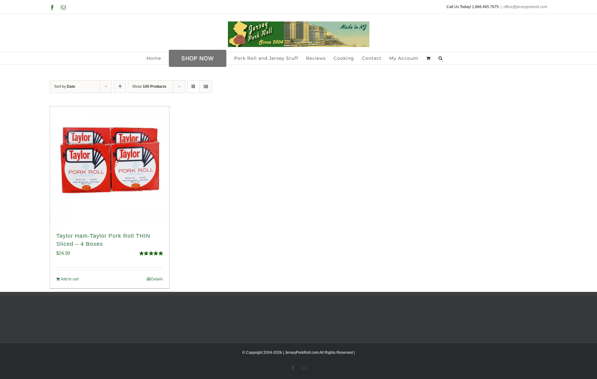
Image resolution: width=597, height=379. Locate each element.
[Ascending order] (120, 86)
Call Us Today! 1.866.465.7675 (473, 7)
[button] (440, 58)
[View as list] (206, 87)
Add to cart (70, 279)
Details (157, 279)
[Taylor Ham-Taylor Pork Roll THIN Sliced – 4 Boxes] (109, 166)
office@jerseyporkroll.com (525, 7)
